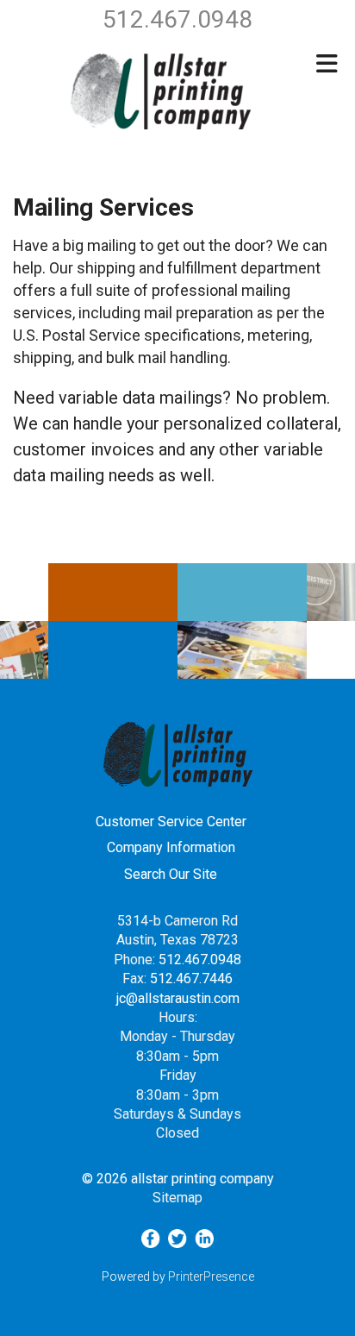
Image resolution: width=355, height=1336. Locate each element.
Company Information (171, 847)
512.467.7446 (191, 978)
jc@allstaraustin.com (178, 998)
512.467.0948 (200, 959)
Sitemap (177, 1197)
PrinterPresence (211, 1276)
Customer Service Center (171, 821)
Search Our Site (170, 874)
